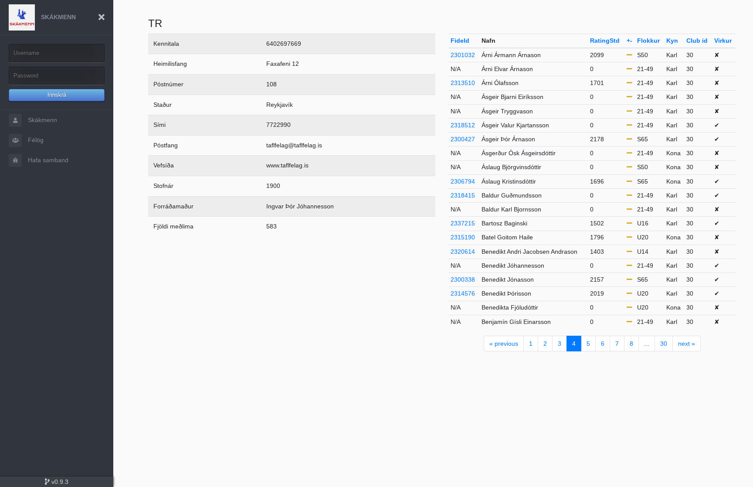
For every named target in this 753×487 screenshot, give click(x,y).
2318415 (463, 195)
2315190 (463, 237)
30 (663, 343)
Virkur (723, 40)
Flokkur (648, 40)
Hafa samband (47, 160)
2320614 (463, 251)
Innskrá (56, 95)
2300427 (463, 139)
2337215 (463, 223)
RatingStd (605, 40)
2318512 (463, 125)
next (686, 343)
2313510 (463, 82)
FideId (460, 40)
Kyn (672, 40)
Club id (697, 40)
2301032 (463, 54)
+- (629, 40)
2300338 (463, 279)
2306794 (463, 181)
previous (503, 343)
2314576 (463, 293)
